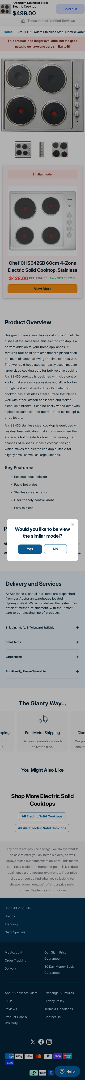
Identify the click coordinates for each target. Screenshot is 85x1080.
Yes (30, 549)
